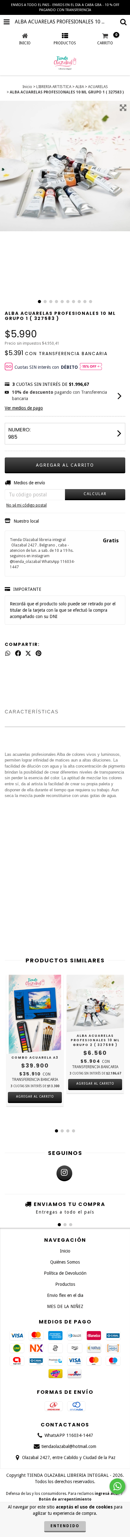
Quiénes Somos (65, 1262)
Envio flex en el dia (65, 1295)
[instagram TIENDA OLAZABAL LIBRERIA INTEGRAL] (64, 1173)
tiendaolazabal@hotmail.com (68, 1446)
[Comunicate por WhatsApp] (117, 1486)
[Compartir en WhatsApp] (8, 653)
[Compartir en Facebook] (18, 653)
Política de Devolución (65, 1273)
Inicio (27, 87)
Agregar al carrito (95, 1083)
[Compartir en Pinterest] (38, 653)
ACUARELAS (98, 87)
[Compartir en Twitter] (28, 653)
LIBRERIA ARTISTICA (53, 87)
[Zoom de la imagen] (123, 107)
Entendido (65, 1526)
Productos (65, 1284)
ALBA (79, 87)
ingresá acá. (107, 1493)
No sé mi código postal (26, 505)
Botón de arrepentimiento (65, 1499)
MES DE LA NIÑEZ (65, 1306)
